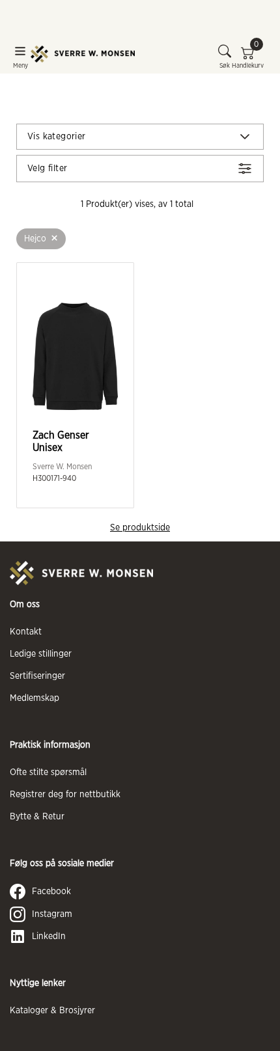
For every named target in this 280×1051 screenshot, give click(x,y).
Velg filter (47, 168)
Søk (224, 65)
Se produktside (140, 527)
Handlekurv (248, 56)
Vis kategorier (56, 136)
